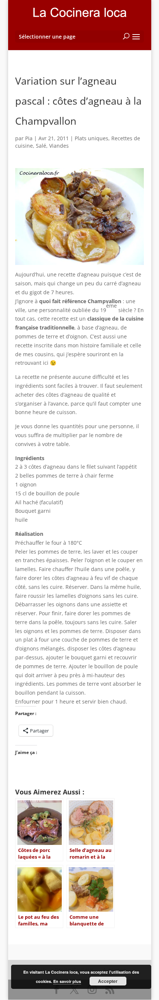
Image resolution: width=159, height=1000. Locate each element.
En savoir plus (67, 981)
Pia (29, 138)
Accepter (108, 981)
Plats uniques (91, 138)
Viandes (59, 145)
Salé (41, 145)
